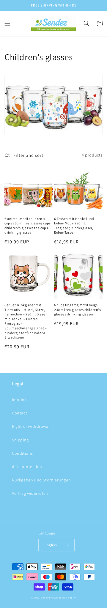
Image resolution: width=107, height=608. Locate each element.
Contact (19, 413)
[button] (7, 23)
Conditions (22, 453)
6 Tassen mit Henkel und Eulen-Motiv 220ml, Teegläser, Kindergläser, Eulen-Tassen (74, 225)
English (51, 545)
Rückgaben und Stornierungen (41, 480)
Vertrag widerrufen (30, 493)
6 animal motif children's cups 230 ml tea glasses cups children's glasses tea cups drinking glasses (27, 225)
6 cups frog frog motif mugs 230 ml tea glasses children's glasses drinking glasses (77, 309)
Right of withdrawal (31, 426)
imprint (19, 399)
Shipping (20, 440)
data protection (27, 466)
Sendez (45, 597)
